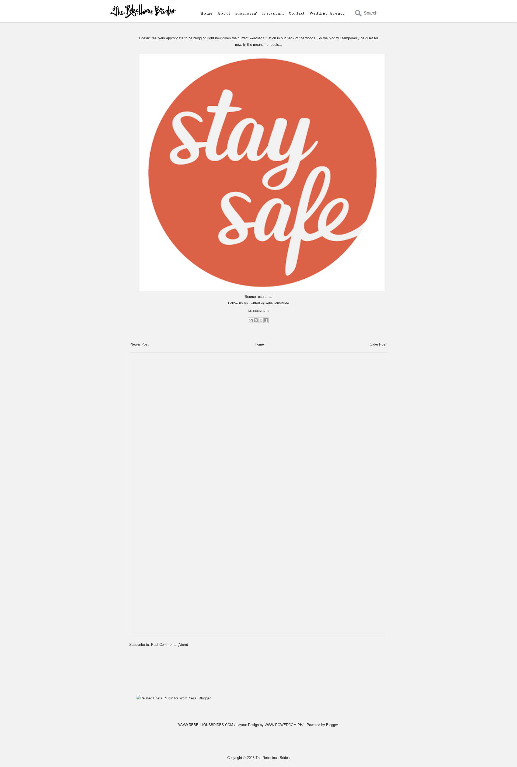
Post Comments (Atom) (169, 645)
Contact (297, 13)
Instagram (273, 13)
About (224, 13)
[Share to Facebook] (266, 320)
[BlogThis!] (255, 320)
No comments (258, 310)
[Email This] (250, 320)
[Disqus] (258, 422)
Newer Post (140, 344)
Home (207, 13)
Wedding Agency (327, 13)
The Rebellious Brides (273, 758)
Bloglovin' (246, 13)
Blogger (332, 725)
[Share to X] (261, 320)
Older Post (378, 344)
